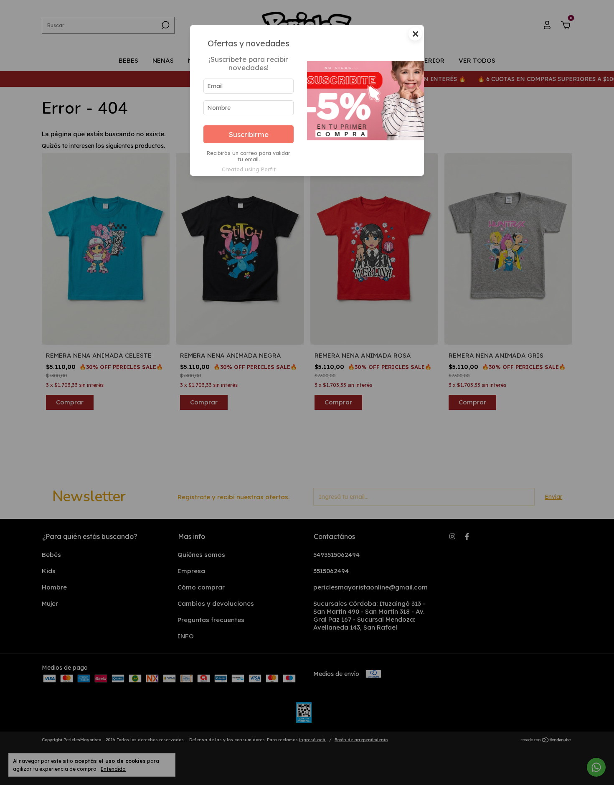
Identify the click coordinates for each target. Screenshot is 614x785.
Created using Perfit (249, 169)
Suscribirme (249, 134)
